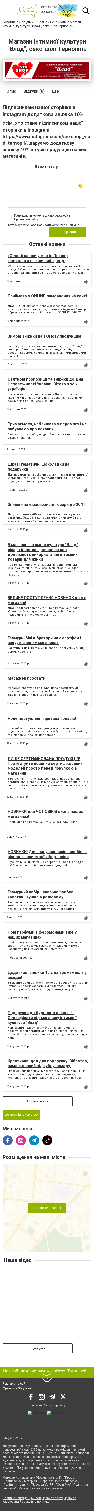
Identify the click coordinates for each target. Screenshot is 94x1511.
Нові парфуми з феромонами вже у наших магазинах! (42, 934)
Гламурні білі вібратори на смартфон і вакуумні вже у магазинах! (44, 640)
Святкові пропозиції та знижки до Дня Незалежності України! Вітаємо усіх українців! (45, 384)
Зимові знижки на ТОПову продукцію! (44, 336)
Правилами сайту (26, 219)
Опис (11, 91)
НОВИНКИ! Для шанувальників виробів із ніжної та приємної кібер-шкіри (47, 854)
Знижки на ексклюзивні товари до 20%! (46, 504)
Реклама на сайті (15, 1383)
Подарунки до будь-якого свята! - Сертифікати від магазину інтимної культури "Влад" (42, 1017)
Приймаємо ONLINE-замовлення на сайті (47, 296)
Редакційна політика (34, 1501)
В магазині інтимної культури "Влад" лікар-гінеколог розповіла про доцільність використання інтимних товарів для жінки (43, 552)
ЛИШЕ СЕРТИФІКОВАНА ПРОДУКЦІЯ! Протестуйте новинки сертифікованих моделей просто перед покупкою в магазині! (45, 766)
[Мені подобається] (86, 282)
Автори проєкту (54, 1405)
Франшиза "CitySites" (17, 1388)
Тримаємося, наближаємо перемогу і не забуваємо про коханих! (47, 426)
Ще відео (38, 1348)
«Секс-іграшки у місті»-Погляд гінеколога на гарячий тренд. (38, 258)
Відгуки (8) (34, 91)
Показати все (37, 1101)
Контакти (35, 1405)
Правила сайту (52, 1498)
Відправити (68, 232)
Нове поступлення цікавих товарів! (42, 718)
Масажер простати (26, 678)
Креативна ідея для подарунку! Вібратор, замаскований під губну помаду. (48, 1063)
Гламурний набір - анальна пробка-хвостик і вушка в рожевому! (41, 894)
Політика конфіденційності (22, 1498)
